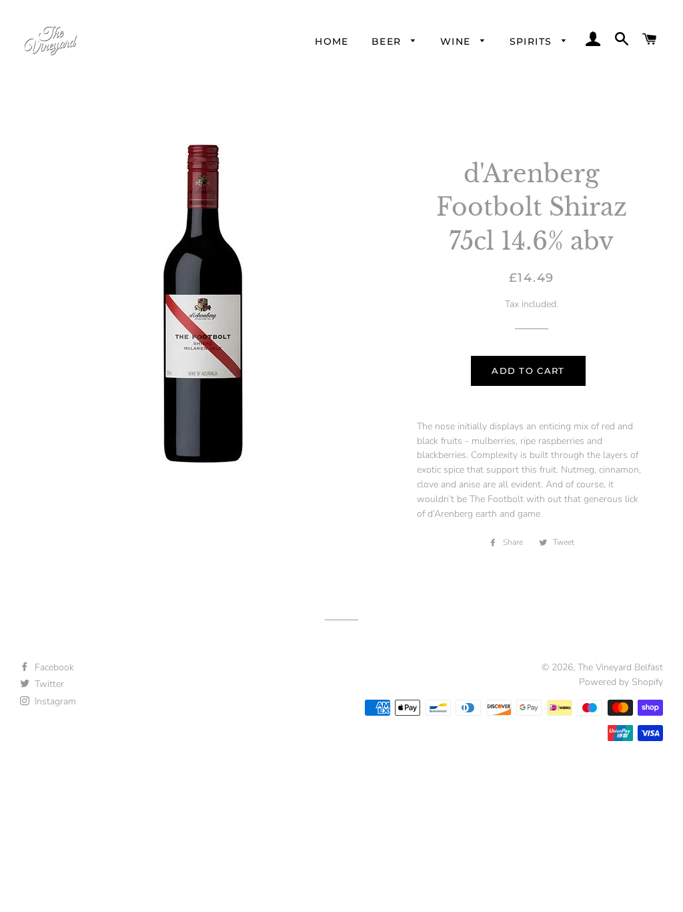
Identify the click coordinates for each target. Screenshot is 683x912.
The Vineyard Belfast (620, 667)
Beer (388, 41)
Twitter (48, 684)
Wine (457, 41)
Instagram (54, 701)
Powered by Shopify (621, 682)
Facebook (53, 667)
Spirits (533, 41)
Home (332, 41)
